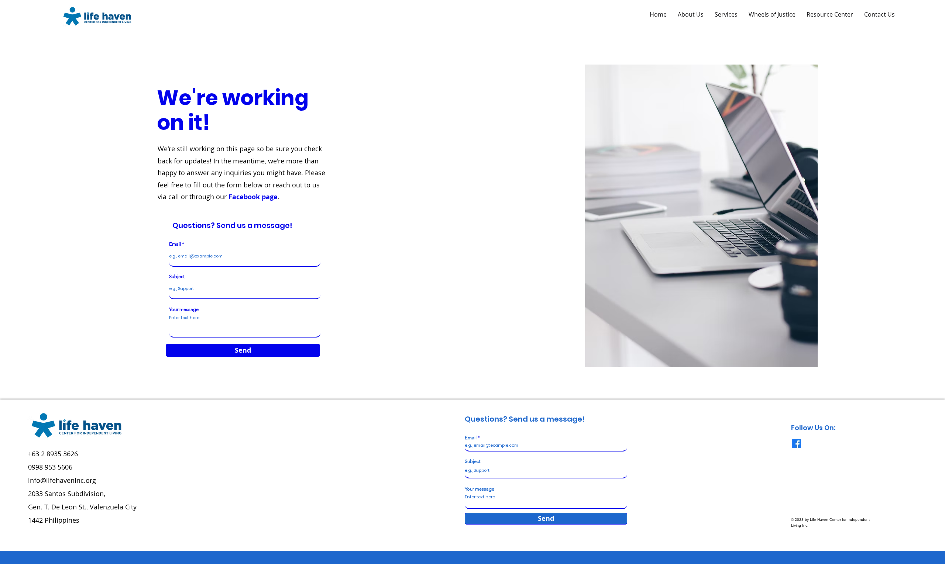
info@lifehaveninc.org (62, 480)
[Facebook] (796, 443)
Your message (184, 309)
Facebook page (253, 196)
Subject (177, 276)
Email (175, 244)
